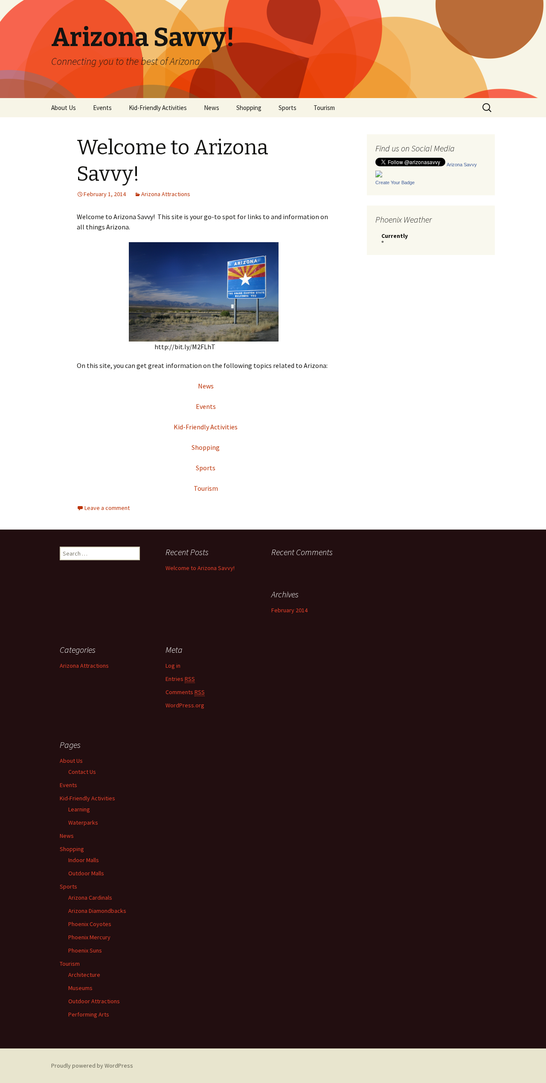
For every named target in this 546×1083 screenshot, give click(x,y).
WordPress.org (185, 705)
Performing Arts (88, 1014)
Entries (180, 679)
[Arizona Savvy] (378, 173)
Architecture (84, 975)
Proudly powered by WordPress (92, 1065)
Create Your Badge (395, 182)
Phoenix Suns (85, 950)
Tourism (324, 108)
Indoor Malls (83, 860)
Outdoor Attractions (94, 1001)
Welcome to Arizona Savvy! (200, 568)
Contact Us (82, 772)
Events (102, 108)
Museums (80, 988)
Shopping (248, 108)
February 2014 (289, 610)
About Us (63, 108)
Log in (173, 665)
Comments (185, 692)
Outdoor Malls (86, 873)
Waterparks (83, 822)
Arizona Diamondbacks (97, 911)
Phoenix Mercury (89, 937)
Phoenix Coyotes (89, 924)
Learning (79, 809)
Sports (287, 108)
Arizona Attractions (165, 194)
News (211, 108)
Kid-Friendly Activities (158, 108)
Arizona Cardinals (90, 897)
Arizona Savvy (462, 164)
